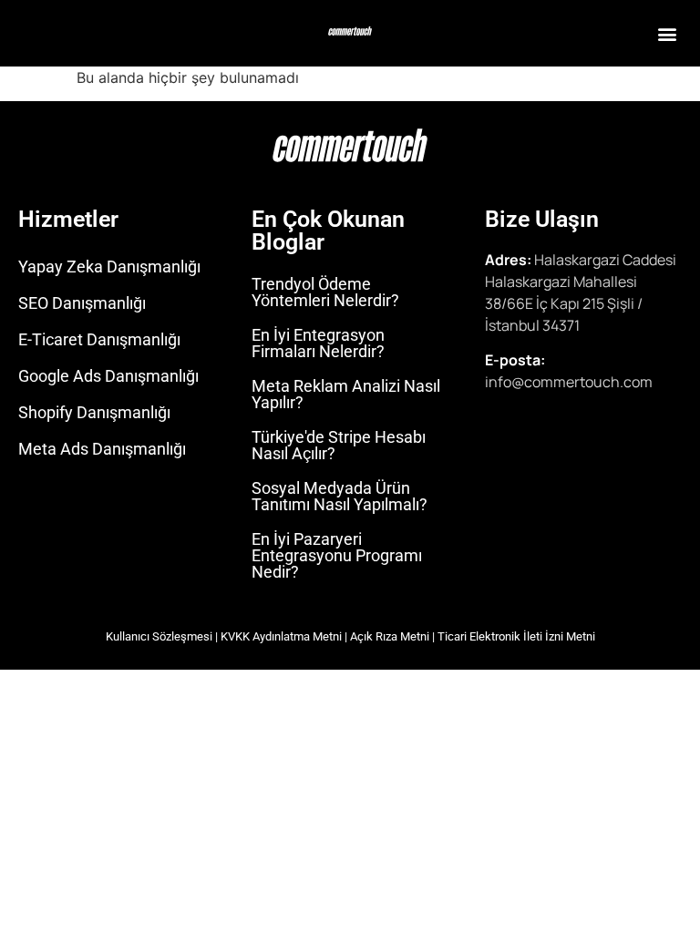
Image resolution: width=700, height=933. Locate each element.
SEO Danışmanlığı (82, 303)
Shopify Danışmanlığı (94, 412)
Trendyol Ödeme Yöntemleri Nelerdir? (325, 292)
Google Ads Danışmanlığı (108, 375)
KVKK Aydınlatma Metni (281, 636)
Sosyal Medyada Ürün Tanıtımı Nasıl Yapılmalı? (339, 496)
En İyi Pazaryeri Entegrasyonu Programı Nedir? (337, 555)
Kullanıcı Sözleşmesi (159, 636)
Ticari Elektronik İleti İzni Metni (516, 636)
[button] (667, 33)
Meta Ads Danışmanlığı (102, 448)
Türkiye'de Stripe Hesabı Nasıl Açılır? (339, 445)
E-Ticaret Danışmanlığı (99, 339)
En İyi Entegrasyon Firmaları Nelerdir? (318, 343)
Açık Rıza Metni (389, 636)
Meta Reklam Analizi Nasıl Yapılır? (346, 394)
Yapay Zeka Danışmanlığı (109, 266)
